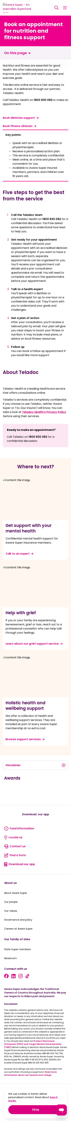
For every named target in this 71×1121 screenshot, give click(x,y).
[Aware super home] (18, 7)
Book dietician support (19, 118)
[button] (65, 7)
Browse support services (23, 739)
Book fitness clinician (17, 126)
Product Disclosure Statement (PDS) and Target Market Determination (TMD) (33, 1044)
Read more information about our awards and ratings (30, 1073)
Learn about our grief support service (32, 644)
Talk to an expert (17, 554)
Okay (47, 1109)
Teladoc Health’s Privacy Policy (44, 412)
